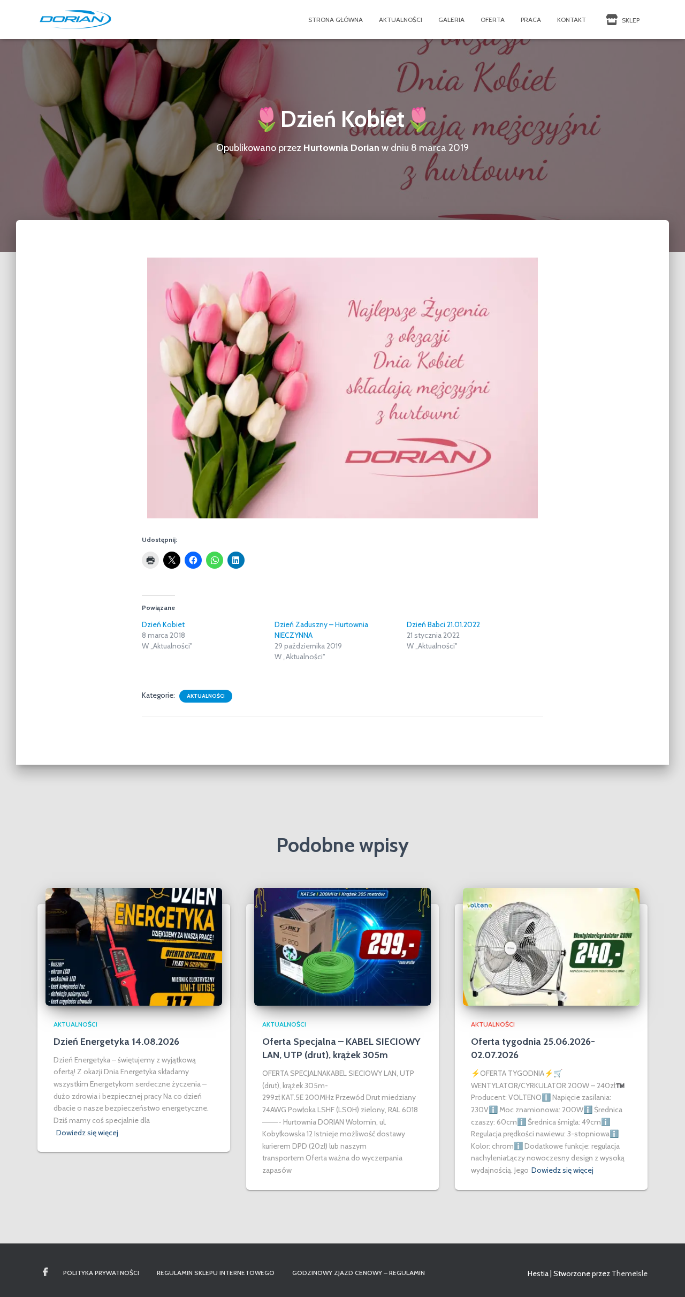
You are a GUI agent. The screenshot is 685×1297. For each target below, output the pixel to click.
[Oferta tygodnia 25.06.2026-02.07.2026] (551, 946)
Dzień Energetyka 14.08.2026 (116, 1041)
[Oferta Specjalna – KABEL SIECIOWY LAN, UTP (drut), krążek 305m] (342, 946)
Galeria (451, 20)
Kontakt (571, 20)
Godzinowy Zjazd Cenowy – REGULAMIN (358, 1273)
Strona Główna (335, 20)
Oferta (493, 20)
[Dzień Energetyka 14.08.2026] (133, 946)
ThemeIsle (630, 1273)
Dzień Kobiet (163, 624)
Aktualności (400, 20)
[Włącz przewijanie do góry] (664, 1275)
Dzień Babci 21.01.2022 (443, 624)
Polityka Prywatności (101, 1273)
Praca (531, 20)
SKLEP (630, 20)
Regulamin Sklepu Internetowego (216, 1273)
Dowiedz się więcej (87, 1132)
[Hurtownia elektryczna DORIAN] (75, 19)
